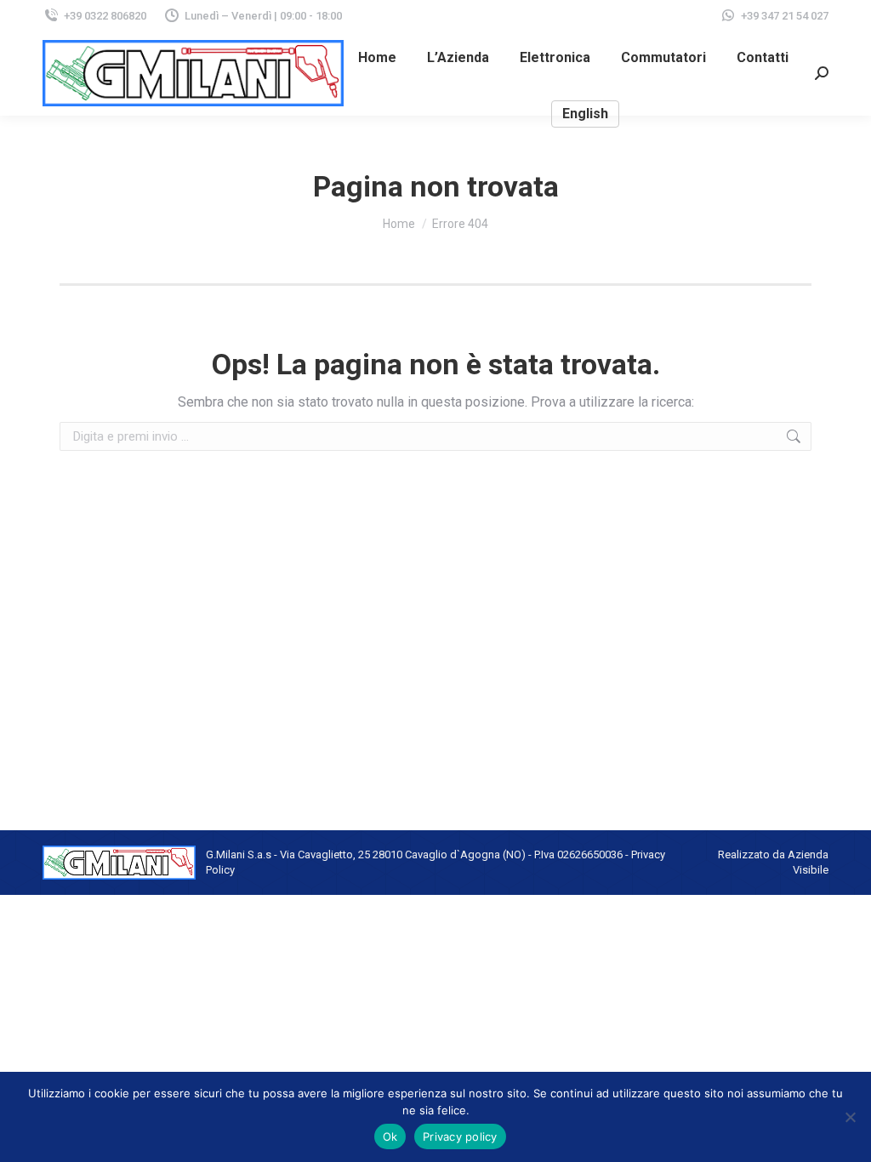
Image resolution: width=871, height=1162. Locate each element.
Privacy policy (460, 1136)
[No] (849, 1116)
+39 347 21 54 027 (784, 15)
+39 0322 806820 (105, 15)
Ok (390, 1136)
